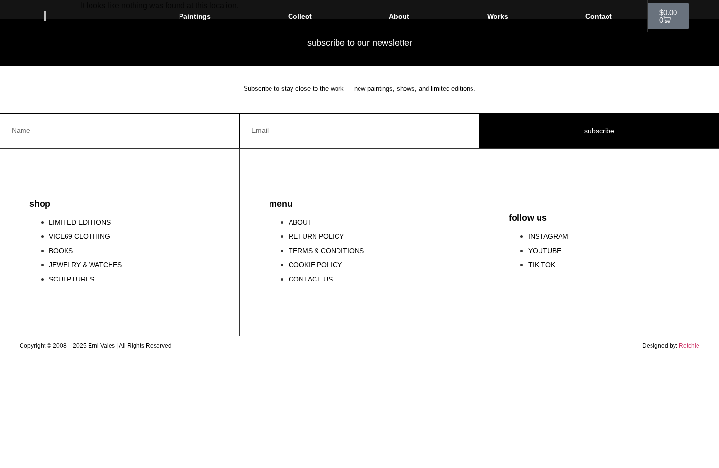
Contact (598, 16)
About (399, 16)
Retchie (689, 345)
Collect (300, 16)
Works (497, 16)
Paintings (195, 16)
